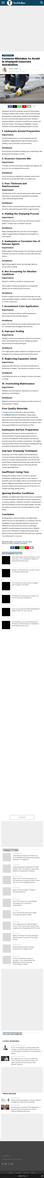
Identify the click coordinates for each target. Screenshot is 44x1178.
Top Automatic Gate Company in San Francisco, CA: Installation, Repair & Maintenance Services (26, 559)
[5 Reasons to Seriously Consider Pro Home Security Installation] (6, 599)
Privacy (26, 1173)
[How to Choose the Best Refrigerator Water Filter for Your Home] (6, 612)
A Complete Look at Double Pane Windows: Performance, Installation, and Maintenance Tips (25, 624)
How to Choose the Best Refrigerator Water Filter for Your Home (26, 610)
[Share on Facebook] (10, 106)
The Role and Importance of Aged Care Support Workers (25, 584)
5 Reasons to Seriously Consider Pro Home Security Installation (25, 597)
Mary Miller (14, 69)
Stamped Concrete (20, 543)
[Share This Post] (14, 106)
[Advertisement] (22, 28)
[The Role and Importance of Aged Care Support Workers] (6, 586)
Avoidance (18, 542)
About (11, 1173)
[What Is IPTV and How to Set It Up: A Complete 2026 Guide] (6, 573)
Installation (7, 543)
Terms (33, 1173)
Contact (18, 1173)
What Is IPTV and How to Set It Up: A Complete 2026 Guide (26, 571)
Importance (27, 542)
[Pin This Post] (24, 106)
